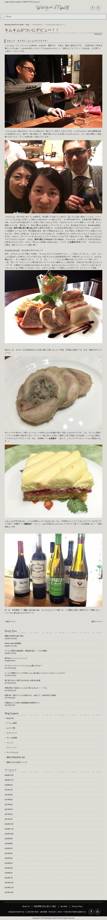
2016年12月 (9, 824)
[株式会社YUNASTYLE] (52, 11)
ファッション (12, 747)
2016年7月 (9, 848)
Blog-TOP (10, 718)
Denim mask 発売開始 (13, 643)
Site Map (64, 906)
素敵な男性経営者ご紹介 (16, 757)
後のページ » (97, 621)
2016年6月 (9, 853)
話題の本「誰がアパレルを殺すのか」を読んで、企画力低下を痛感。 (31, 695)
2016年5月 (9, 858)
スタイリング (12, 733)
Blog (27, 24)
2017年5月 (9, 800)
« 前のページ (10, 621)
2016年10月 (9, 834)
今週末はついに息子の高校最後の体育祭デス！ (22, 703)
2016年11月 (9, 829)
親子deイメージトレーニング (16, 658)
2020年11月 (9, 780)
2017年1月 (9, 819)
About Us (25, 906)
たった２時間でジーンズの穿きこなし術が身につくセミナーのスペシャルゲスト (35, 673)
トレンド (10, 743)
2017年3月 (9, 809)
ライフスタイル (37, 24)
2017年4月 (9, 805)
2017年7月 (9, 790)
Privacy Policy (77, 906)
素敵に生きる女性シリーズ (17, 762)
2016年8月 (9, 844)
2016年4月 (9, 863)
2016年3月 (9, 868)
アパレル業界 (12, 723)
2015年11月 (9, 888)
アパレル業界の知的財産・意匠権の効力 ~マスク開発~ (26, 651)
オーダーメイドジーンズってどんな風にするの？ (23, 666)
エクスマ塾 (11, 728)
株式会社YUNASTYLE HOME (14, 24)
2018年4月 (9, 785)
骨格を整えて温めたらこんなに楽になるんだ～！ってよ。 (27, 688)
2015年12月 (9, 883)
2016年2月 (9, 873)
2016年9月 (9, 839)
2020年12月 (9, 775)
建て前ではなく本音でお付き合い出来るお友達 (22, 680)
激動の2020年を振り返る (14, 636)
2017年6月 (9, 795)
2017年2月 (9, 814)
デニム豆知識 (12, 738)
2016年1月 (9, 878)
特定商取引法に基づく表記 (45, 906)
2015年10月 (9, 892)
